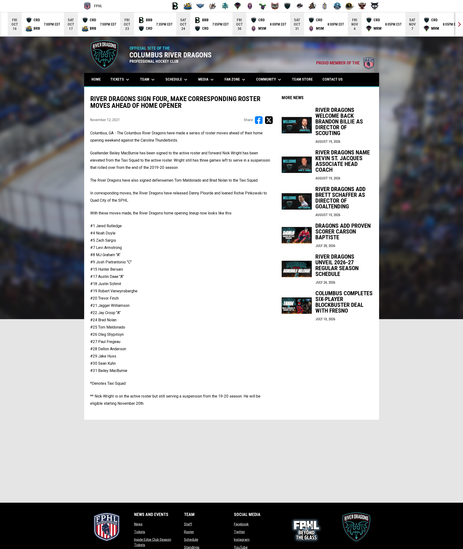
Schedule (191, 540)
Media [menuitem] (206, 79)
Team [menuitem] (148, 79)
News (138, 524)
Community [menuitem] (269, 79)
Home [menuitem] (96, 79)
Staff (188, 524)
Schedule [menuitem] (177, 79)
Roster (189, 532)
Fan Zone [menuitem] (235, 79)
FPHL (93, 7)
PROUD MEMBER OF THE (345, 63)
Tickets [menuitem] (120, 79)
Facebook (241, 524)
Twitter (239, 532)
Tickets (139, 532)
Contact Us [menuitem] (332, 79)
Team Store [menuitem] (304, 79)
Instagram (242, 540)
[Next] (459, 24)
